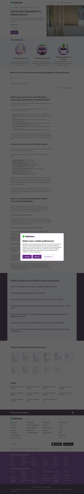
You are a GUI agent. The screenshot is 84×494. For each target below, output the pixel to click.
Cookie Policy (37, 252)
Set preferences (48, 256)
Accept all (27, 256)
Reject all (37, 256)
